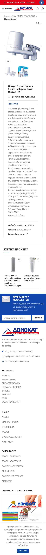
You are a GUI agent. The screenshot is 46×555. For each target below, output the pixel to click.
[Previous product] (36, 23)
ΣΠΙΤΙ (20, 16)
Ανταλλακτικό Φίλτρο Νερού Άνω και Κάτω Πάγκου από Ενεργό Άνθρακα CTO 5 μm (12, 281)
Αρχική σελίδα (10, 16)
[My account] (42, 8)
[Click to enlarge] (8, 61)
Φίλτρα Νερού (10, 19)
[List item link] (23, 361)
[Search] (38, 8)
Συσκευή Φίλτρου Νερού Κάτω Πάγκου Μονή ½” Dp (32, 278)
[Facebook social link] (41, 2)
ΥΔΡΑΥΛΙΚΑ (30, 16)
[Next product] (41, 23)
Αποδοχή (23, 551)
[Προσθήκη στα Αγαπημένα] (19, 259)
